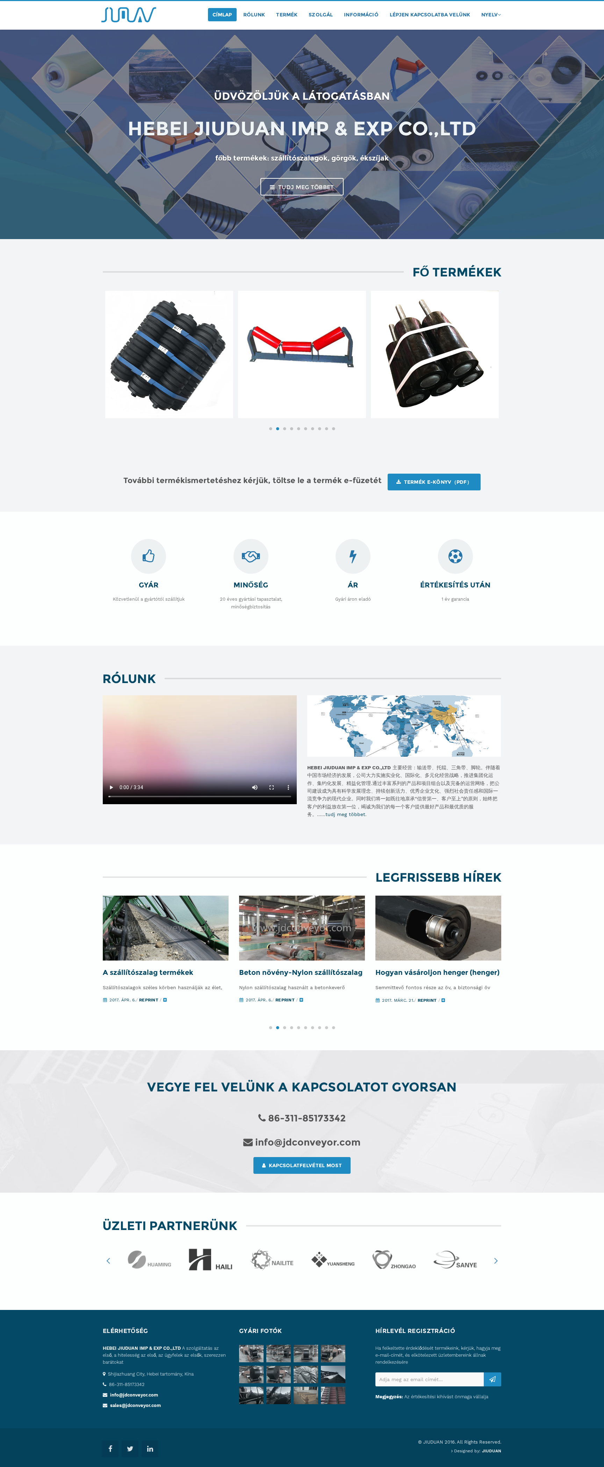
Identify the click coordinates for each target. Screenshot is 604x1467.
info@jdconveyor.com (134, 1395)
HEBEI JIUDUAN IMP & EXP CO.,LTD (142, 1348)
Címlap (222, 15)
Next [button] (496, 1260)
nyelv (489, 15)
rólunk (254, 15)
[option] (169, 354)
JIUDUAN (491, 1451)
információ (361, 15)
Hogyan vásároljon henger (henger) (437, 972)
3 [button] (284, 428)
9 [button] (326, 428)
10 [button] (333, 428)
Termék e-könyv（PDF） (437, 482)
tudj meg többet (305, 187)
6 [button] (305, 428)
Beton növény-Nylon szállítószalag (300, 972)
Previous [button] (108, 1260)
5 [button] (298, 428)
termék (286, 15)
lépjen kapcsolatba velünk (430, 15)
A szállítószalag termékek (148, 972)
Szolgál (321, 15)
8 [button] (319, 428)
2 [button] (277, 428)
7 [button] (312, 428)
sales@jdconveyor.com (135, 1405)
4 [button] (291, 428)
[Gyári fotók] (252, 1354)
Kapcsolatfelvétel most (304, 1165)
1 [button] (270, 428)
